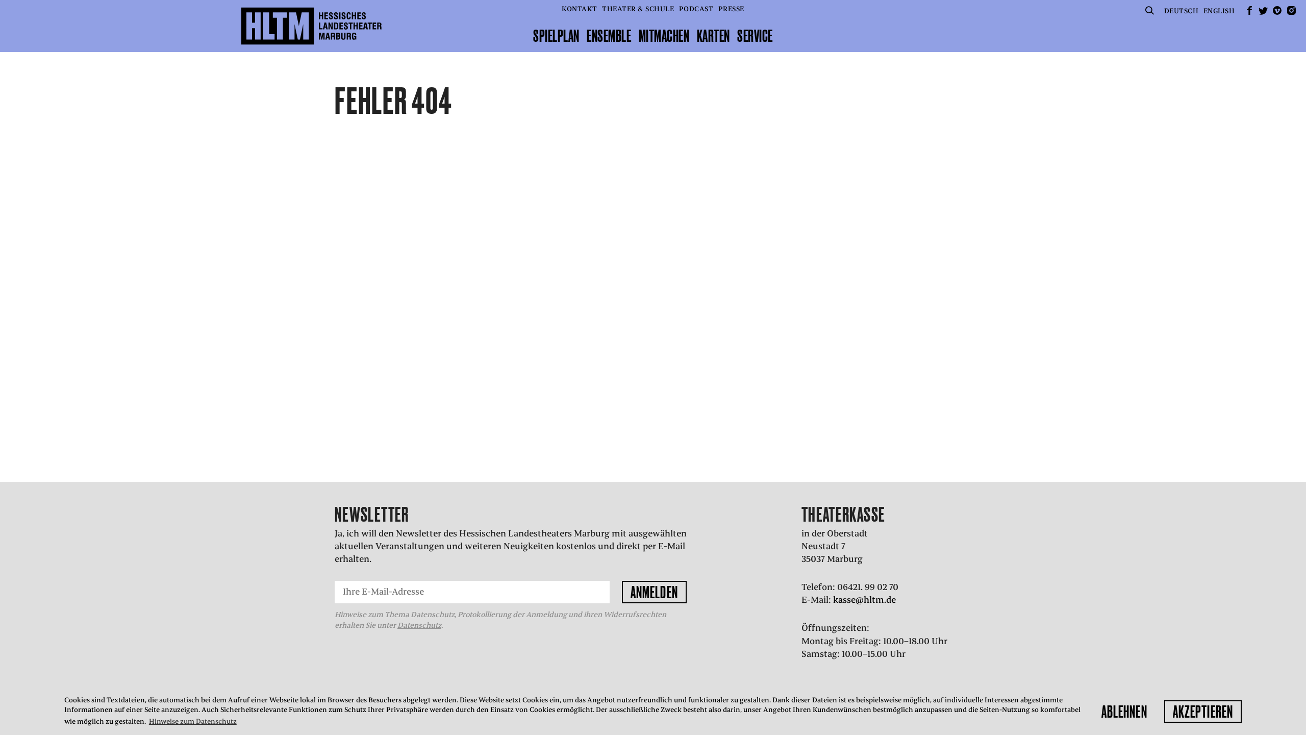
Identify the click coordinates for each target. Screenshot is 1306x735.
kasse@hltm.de (864, 599)
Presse (731, 9)
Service (755, 36)
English (1219, 11)
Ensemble (609, 36)
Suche (1149, 10)
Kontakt (579, 9)
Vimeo (1277, 10)
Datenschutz (419, 625)
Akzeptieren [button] (1203, 711)
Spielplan (556, 36)
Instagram (1291, 10)
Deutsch (1181, 11)
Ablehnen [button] (1124, 711)
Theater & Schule (638, 9)
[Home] (311, 26)
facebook (1249, 10)
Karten (713, 36)
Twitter (1263, 10)
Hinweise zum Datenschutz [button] (193, 721)
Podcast (696, 9)
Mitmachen (664, 36)
